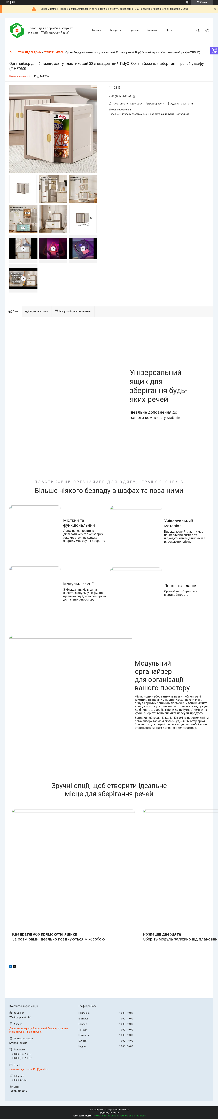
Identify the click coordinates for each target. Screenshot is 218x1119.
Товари (114, 30)
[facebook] (10, 967)
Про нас (134, 30)
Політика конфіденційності (133, 1116)
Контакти (152, 30)
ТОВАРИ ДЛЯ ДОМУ (29, 52)
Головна (97, 30)
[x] (14, 967)
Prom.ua (125, 1109)
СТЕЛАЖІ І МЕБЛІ (53, 52)
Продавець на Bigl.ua (109, 1113)
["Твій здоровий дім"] (17, 30)
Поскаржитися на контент (105, 1116)
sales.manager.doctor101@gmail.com (29, 1069)
